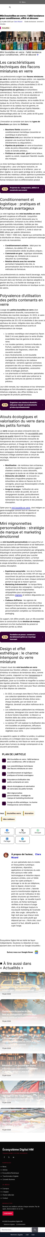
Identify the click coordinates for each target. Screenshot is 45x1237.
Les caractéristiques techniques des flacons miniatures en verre (20, 767)
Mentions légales (9, 1224)
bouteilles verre (14, 813)
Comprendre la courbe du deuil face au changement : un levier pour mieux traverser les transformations (19, 1014)
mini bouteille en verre (21, 508)
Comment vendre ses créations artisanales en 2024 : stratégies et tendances (16, 1041)
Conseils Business (9, 1179)
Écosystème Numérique (11, 1173)
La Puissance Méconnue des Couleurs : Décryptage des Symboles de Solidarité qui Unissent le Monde (20, 1095)
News (4, 1166)
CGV (27, 1235)
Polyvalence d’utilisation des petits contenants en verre (18, 780)
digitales (18, 595)
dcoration (29, 813)
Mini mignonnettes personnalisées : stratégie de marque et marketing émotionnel (20, 795)
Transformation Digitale (10, 1176)
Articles (5, 1170)
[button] (10, 7)
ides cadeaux (9, 819)
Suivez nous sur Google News (20, 952)
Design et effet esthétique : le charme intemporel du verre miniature (22, 803)
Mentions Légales (16, 1235)
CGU (33, 1235)
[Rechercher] (35, 1229)
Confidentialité (20, 1224)
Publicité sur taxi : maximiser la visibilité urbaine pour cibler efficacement (21, 988)
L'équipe (6, 1192)
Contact (5, 1198)
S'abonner (8, 1213)
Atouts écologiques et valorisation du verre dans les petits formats (21, 787)
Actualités (5, 28)
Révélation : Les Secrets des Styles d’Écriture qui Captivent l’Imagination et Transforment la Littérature (20, 1068)
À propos (6, 1188)
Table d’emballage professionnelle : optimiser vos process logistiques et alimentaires (18, 1122)
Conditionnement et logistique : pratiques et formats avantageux (20, 774)
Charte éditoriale (8, 1195)
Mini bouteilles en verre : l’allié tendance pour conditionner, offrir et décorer (23, 760)
